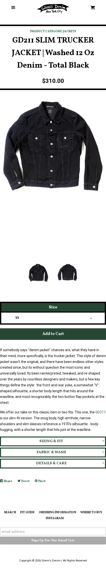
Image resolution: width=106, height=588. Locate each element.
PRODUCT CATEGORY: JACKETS (53, 31)
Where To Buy (91, 512)
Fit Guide (27, 512)
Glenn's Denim (51, 560)
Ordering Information (57, 512)
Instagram (55, 518)
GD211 (100, 412)
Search (10, 512)
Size (53, 307)
